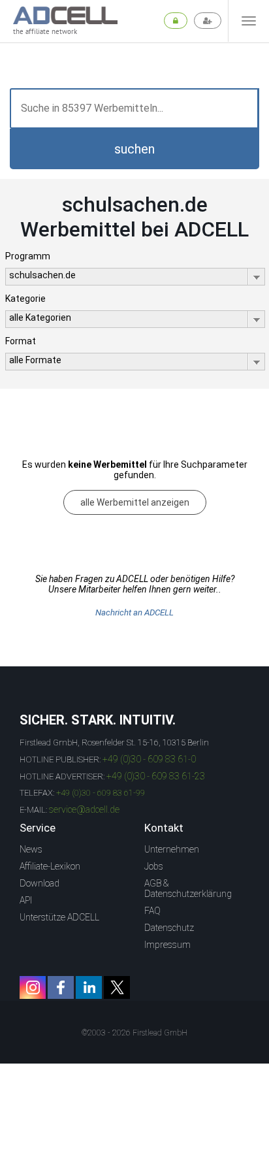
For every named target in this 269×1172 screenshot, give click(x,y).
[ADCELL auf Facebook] (61, 987)
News (31, 849)
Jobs (153, 866)
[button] (134, 149)
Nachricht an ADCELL (134, 612)
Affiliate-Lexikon (50, 866)
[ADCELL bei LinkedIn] (89, 987)
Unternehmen (171, 849)
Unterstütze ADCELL (59, 917)
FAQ (152, 910)
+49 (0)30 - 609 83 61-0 (149, 759)
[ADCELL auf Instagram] (33, 987)
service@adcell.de (84, 809)
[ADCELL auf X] (117, 987)
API (26, 900)
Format (20, 341)
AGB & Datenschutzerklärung (188, 888)
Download (39, 883)
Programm (27, 256)
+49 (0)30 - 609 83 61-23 (155, 776)
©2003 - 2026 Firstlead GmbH (134, 1032)
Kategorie (25, 298)
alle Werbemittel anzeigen (134, 502)
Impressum (167, 944)
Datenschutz (169, 927)
